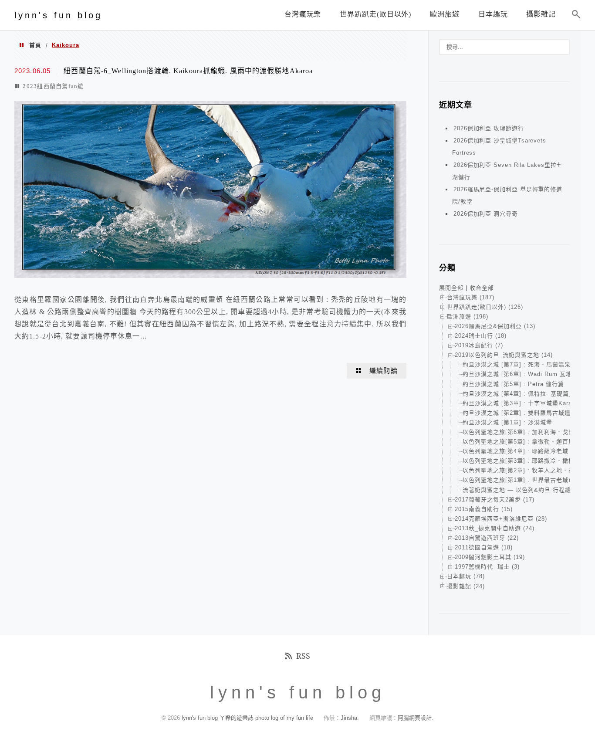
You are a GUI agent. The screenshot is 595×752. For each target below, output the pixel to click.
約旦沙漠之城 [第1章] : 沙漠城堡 (507, 422)
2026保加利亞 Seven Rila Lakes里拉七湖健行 (507, 171)
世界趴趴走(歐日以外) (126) (485, 307)
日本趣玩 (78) (466, 576)
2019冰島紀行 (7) (479, 345)
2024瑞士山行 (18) (481, 335)
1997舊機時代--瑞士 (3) (487, 566)
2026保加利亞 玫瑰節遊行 (488, 128)
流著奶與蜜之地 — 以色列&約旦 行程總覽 (520, 490)
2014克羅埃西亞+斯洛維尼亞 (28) (501, 518)
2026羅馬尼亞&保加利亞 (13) (495, 326)
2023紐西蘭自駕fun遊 (53, 86)
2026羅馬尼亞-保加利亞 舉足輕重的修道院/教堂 (507, 195)
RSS (303, 655)
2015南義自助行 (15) (484, 509)
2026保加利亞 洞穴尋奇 (485, 213)
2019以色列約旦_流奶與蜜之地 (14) (504, 355)
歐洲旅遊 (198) (467, 316)
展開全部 (451, 288)
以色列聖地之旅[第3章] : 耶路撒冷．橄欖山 (522, 460)
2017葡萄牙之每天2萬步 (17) (494, 499)
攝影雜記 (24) (466, 586)
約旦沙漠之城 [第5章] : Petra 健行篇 (513, 384)
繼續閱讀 (383, 370)
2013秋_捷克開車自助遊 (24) (494, 528)
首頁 (35, 45)
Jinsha (349, 718)
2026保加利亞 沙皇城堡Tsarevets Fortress (499, 146)
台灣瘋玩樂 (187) (470, 297)
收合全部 (482, 288)
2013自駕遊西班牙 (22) (487, 538)
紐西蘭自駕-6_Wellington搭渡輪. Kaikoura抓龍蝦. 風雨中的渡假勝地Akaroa (188, 71)
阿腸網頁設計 (415, 718)
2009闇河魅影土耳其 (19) (490, 557)
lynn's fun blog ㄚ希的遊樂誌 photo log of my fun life (247, 718)
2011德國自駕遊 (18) (484, 547)
